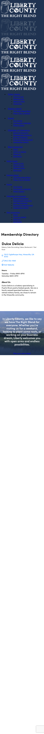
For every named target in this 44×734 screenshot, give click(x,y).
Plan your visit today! (22, 353)
